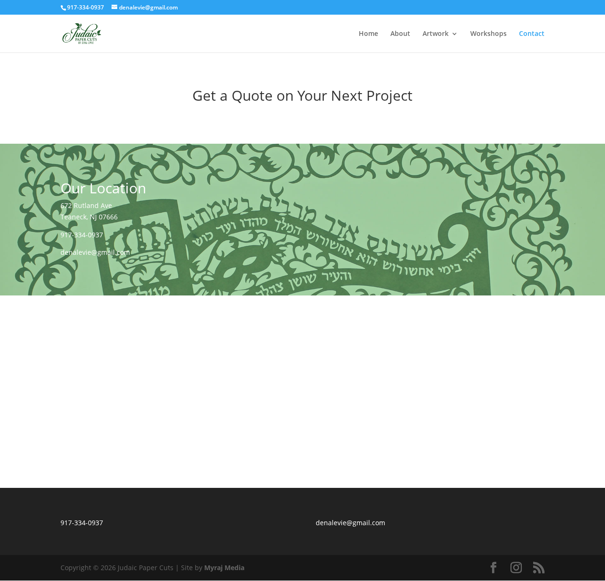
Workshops (488, 34)
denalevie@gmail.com (95, 252)
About (400, 34)
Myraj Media (224, 567)
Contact (531, 34)
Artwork (436, 34)
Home (368, 34)
